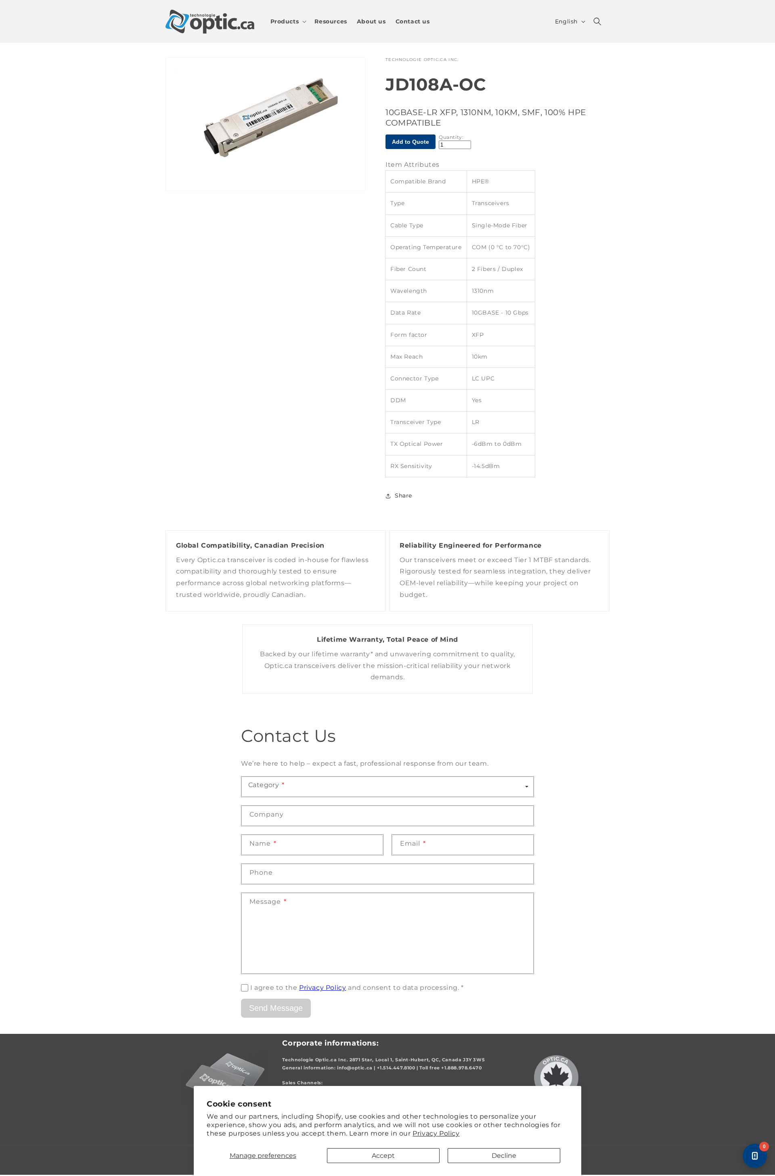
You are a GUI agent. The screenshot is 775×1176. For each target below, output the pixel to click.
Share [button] (403, 495)
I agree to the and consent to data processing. (357, 987)
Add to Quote (410, 142)
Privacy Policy (436, 1133)
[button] (288, 21)
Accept (383, 1155)
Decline (504, 1155)
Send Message (276, 1008)
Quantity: (451, 137)
